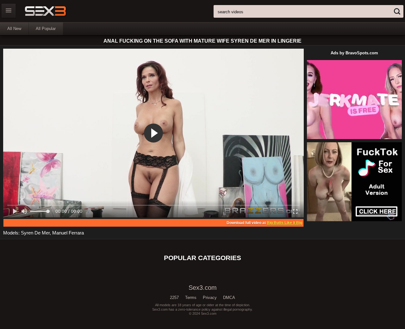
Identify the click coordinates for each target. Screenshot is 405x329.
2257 (174, 297)
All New (14, 28)
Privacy (210, 297)
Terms (190, 297)
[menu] (9, 11)
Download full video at (264, 223)
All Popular (46, 28)
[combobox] (308, 11)
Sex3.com (56, 11)
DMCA (229, 297)
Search (397, 11)
